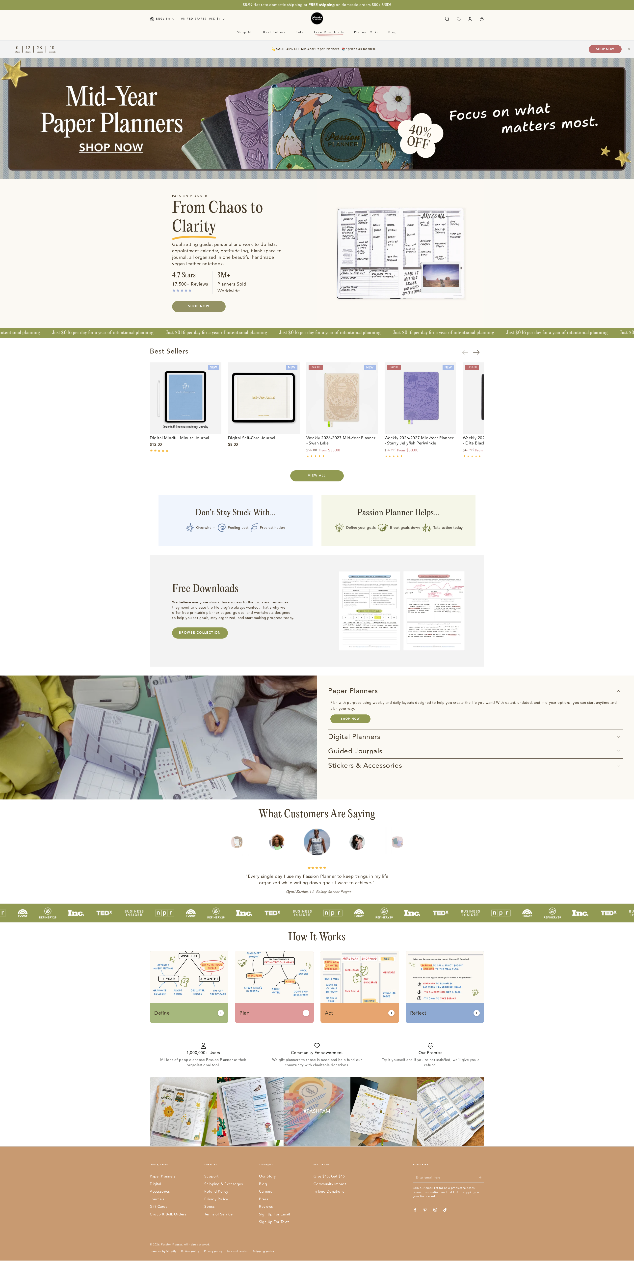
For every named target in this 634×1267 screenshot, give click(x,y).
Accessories (160, 1191)
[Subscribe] (481, 1177)
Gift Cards (158, 1206)
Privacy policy (213, 1251)
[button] (447, 19)
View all (317, 475)
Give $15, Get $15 (329, 1176)
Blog (263, 1184)
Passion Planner (171, 1244)
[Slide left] (467, 352)
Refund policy (190, 1251)
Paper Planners (163, 1176)
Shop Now (605, 49)
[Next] (407, 842)
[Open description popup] (221, 1013)
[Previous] (226, 842)
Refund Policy (216, 1191)
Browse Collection (200, 632)
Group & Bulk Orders (168, 1214)
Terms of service (237, 1251)
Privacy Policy (216, 1199)
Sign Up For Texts (274, 1222)
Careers (265, 1191)
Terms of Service (218, 1214)
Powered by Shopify (163, 1251)
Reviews (266, 1206)
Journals (157, 1199)
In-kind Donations (329, 1191)
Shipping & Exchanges (223, 1184)
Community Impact (330, 1184)
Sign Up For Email (274, 1214)
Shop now (350, 719)
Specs (209, 1206)
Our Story (267, 1176)
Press (263, 1199)
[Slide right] (478, 352)
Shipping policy (263, 1251)
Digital (155, 1184)
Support (211, 1176)
